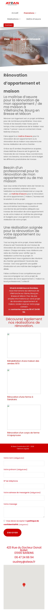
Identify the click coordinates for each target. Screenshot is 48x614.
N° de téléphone (11, 481)
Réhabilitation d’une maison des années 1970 (23, 362)
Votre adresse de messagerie (22, 492)
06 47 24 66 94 (24, 557)
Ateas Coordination (19, 446)
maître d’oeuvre (25, 136)
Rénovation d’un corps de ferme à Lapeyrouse (23, 434)
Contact (9, 25)
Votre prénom (15, 469)
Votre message (10, 504)
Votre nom (14, 458)
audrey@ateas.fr (24, 562)
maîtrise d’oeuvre (19, 194)
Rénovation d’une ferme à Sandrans (20, 398)
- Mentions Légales (22, 449)
